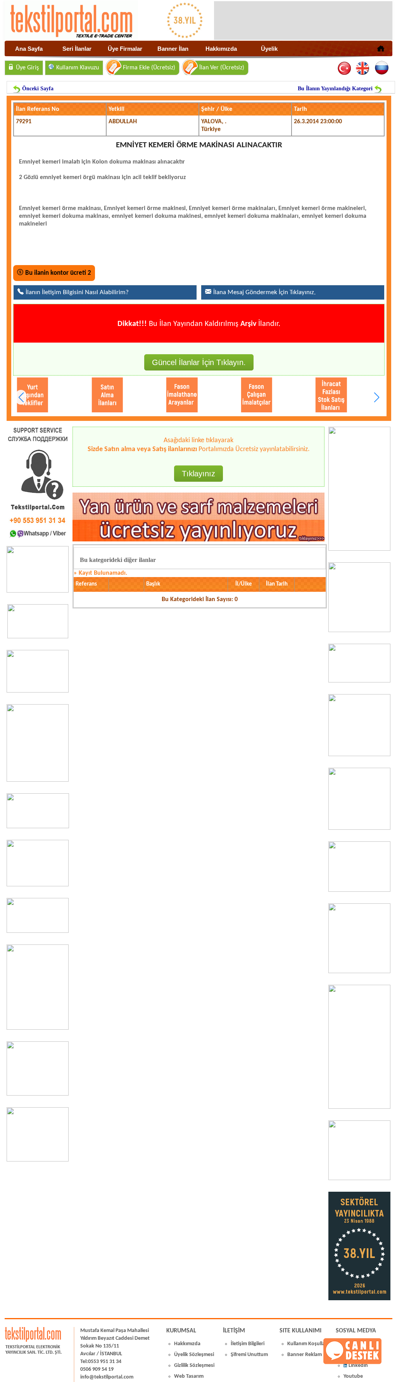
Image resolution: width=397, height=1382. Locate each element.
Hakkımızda (221, 48)
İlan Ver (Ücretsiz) (221, 68)
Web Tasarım (189, 1376)
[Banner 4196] (38, 780)
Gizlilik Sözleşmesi (194, 1365)
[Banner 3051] (37, 637)
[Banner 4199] (359, 890)
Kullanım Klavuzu (77, 68)
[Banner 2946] (38, 885)
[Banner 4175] (359, 828)
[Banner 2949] (38, 691)
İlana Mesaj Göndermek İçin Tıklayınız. (264, 292)
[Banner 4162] (359, 1107)
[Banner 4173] (359, 971)
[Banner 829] (38, 931)
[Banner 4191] (38, 1160)
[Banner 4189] (359, 549)
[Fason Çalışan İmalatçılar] (221, 395)
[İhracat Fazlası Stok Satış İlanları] (296, 395)
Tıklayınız (198, 473)
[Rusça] (381, 68)
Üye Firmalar (125, 48)
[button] (376, 397)
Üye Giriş (27, 68)
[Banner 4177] (359, 754)
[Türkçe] (345, 68)
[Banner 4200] (38, 1094)
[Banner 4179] (359, 681)
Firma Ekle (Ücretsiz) (149, 68)
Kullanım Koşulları (307, 1344)
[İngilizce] (363, 68)
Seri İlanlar (76, 48)
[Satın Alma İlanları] (72, 395)
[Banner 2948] (38, 827)
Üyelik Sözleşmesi (194, 1355)
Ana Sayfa (29, 48)
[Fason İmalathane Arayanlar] (147, 395)
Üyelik (269, 48)
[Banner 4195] (38, 1028)
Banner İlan (172, 48)
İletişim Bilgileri (247, 1344)
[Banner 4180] (359, 630)
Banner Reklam (304, 1355)
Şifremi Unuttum (249, 1355)
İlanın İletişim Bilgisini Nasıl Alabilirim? (77, 292)
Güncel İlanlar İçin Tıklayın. (199, 362)
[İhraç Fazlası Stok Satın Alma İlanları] (370, 395)
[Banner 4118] (359, 1178)
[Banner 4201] (38, 591)
